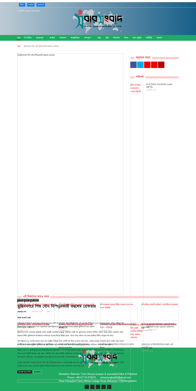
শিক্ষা (126, 37)
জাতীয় (52, 37)
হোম (19, 37)
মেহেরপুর (39, 37)
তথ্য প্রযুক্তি (137, 37)
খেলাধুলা (87, 37)
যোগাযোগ (41, 5)
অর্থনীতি (149, 37)
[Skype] (103, 387)
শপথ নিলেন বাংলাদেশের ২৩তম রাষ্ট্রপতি (159, 86)
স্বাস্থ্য (99, 37)
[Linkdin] (172, 4)
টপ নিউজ (27, 37)
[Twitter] (164, 4)
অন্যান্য (159, 37)
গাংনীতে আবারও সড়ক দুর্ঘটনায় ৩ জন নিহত (35, 344)
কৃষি (107, 37)
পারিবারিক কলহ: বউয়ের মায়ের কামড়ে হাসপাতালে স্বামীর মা (33, 326)
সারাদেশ (62, 37)
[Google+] (168, 4)
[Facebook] (160, 4)
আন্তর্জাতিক (75, 37)
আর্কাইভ (30, 5)
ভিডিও (22, 5)
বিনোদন (116, 37)
